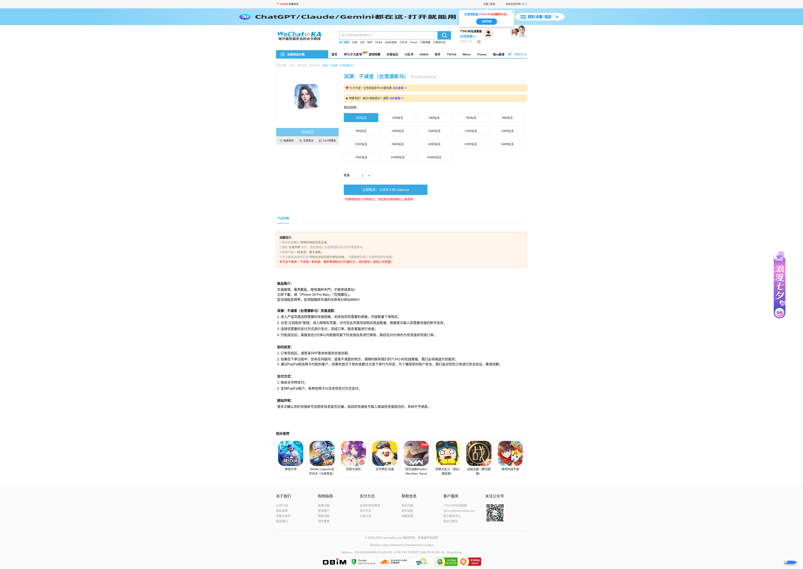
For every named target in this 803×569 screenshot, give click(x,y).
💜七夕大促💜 (353, 54)
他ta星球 (498, 54)
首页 (334, 54)
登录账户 (324, 510)
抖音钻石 (392, 54)
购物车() (520, 54)
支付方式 (365, 510)
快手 (438, 54)
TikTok (378, 42)
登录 (492, 4)
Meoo (467, 54)
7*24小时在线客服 (455, 505)
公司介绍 (282, 505)
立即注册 (487, 21)
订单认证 (365, 516)
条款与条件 (283, 516)
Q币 (362, 42)
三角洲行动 (439, 42)
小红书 (403, 42)
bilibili (424, 54)
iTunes (413, 42)
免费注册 (324, 505)
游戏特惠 (374, 54)
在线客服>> (468, 36)
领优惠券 (324, 521)
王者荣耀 (425, 42)
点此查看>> (400, 87)
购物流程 (324, 516)
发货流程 (407, 510)
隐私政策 (282, 510)
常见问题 (407, 505)
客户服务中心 (452, 516)
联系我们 (282, 521)
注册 (485, 4)
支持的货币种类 (370, 505)
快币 (369, 42)
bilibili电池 (391, 42)
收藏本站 (289, 4)
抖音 (354, 42)
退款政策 (407, 516)
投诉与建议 (450, 521)
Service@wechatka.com (459, 510)
